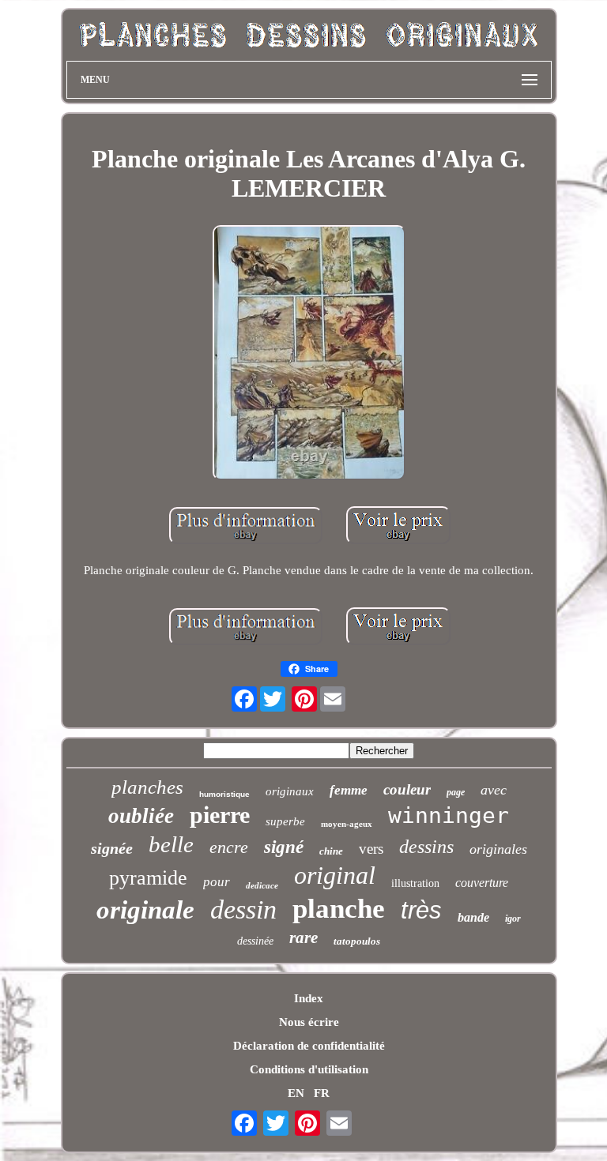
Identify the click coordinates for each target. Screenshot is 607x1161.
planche (338, 908)
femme (349, 790)
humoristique (224, 794)
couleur (407, 789)
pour (216, 881)
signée (112, 848)
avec (494, 790)
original (334, 875)
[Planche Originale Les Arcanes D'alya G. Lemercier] (309, 354)
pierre (220, 815)
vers (371, 848)
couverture (481, 882)
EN (296, 1093)
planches (147, 787)
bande (473, 917)
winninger (448, 815)
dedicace (262, 885)
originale (145, 910)
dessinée (255, 941)
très (421, 910)
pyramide (148, 877)
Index (308, 998)
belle (171, 844)
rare (303, 937)
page (456, 792)
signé (284, 847)
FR (322, 1093)
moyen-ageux (346, 823)
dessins (426, 846)
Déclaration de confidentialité (309, 1045)
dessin (243, 909)
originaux (290, 791)
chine (331, 851)
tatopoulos (357, 941)
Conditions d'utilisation (309, 1069)
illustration (415, 883)
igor (513, 918)
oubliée (141, 816)
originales (498, 849)
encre (228, 847)
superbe (285, 821)
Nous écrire (309, 1022)
